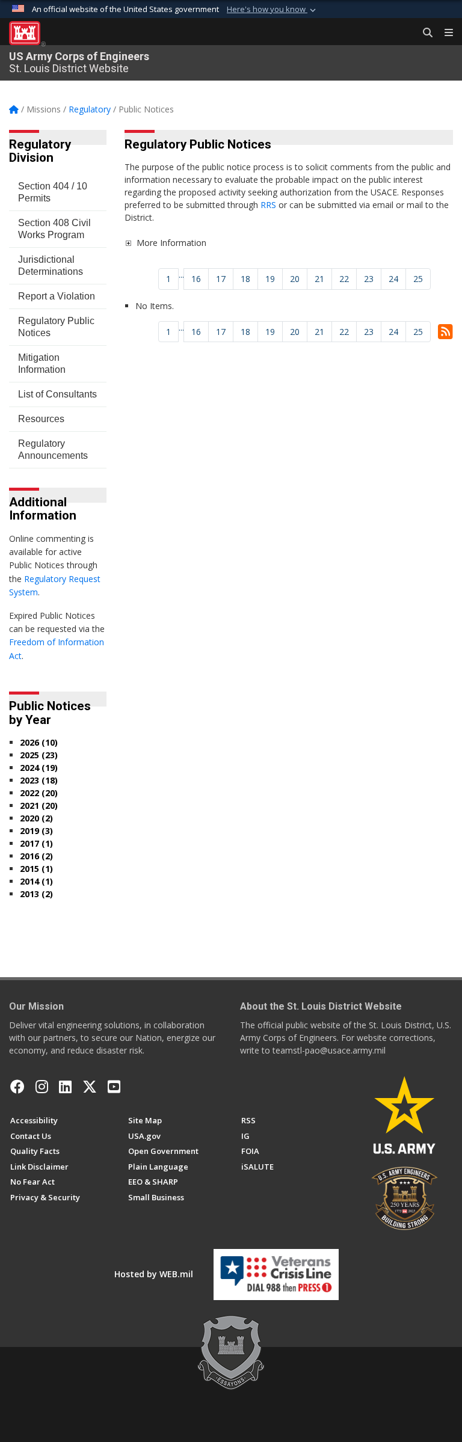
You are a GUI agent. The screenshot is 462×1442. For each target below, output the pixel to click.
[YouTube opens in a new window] (114, 1086)
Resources (41, 419)
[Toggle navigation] (444, 33)
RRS (269, 204)
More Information (171, 242)
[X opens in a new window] (89, 1086)
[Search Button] (423, 33)
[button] (272, 10)
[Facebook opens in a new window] (17, 1086)
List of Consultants (57, 394)
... (181, 274)
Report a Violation (56, 296)
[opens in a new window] (41, 1086)
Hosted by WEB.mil (153, 1274)
